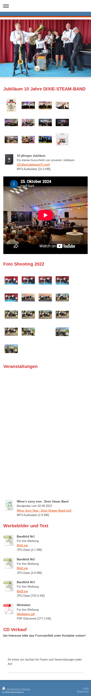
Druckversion (13, 689)
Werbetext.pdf (26, 614)
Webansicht (83, 691)
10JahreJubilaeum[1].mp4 (33, 164)
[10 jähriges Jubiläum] (28, 105)
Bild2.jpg (22, 568)
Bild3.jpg (22, 591)
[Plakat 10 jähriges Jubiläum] (11, 105)
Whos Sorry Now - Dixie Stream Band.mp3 (44, 510)
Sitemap (26, 689)
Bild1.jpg (22, 545)
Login (86, 688)
